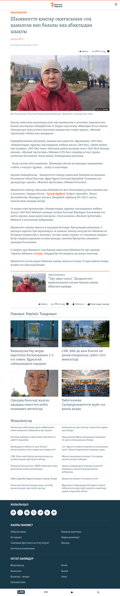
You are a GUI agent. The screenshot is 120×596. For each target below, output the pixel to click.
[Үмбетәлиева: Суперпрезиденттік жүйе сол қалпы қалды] (85, 383)
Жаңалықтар (17, 565)
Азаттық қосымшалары (23, 548)
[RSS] (47, 512)
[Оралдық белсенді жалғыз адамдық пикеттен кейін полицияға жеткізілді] (34, 383)
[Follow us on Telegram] (40, 512)
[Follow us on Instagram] (33, 512)
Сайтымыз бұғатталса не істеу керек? (30, 543)
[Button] (83, 51)
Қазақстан (16, 571)
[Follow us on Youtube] (27, 512)
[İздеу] (98, 592)
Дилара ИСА (17, 39)
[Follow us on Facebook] (13, 512)
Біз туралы (16, 537)
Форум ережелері (70, 537)
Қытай (64, 571)
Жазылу (65, 543)
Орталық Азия (18, 582)
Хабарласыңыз (18, 532)
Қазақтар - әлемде (20, 577)
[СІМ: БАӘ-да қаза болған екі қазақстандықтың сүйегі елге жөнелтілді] (85, 333)
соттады (38, 253)
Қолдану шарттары (71, 532)
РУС (46, 592)
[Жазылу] (54, 512)
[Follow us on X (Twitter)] (20, 512)
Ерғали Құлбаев (56, 194)
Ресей (64, 565)
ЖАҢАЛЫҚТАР (19, 12)
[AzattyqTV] (72, 592)
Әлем (64, 577)
